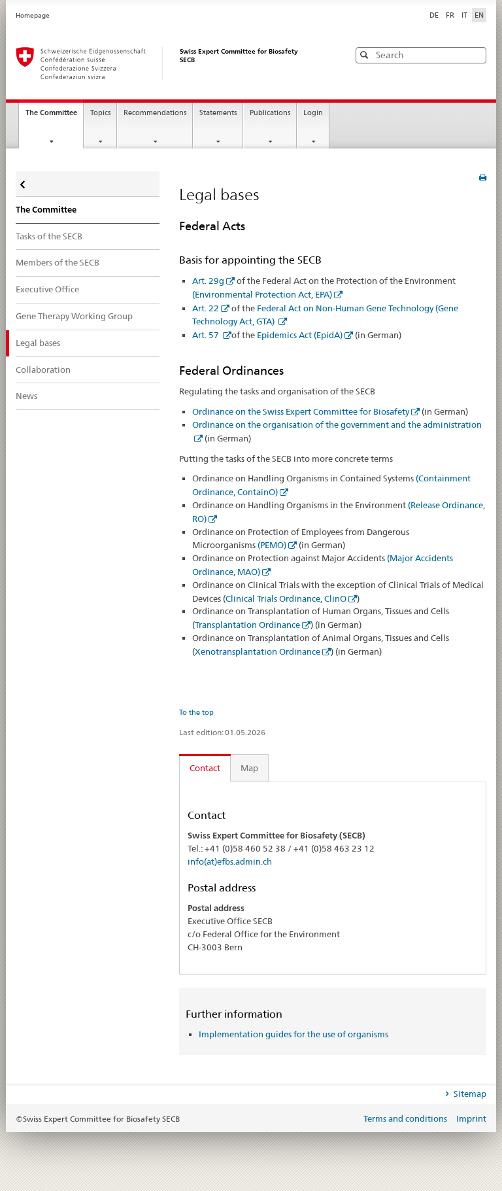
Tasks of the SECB (49, 236)
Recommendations (155, 113)
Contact (205, 768)
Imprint (471, 1118)
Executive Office (47, 289)
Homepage (33, 15)
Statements (218, 113)
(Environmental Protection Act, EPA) (262, 294)
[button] (475, 54)
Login (313, 113)
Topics (100, 113)
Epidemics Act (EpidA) (300, 335)
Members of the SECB (57, 262)
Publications (270, 113)
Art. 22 (205, 308)
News (26, 395)
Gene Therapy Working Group (74, 316)
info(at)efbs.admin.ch (230, 861)
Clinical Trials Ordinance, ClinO (286, 598)
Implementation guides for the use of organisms (293, 1034)
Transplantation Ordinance (247, 624)
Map (249, 768)
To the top (196, 712)
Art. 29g (208, 280)
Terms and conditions (406, 1118)
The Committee (54, 116)
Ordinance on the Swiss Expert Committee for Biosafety (300, 411)
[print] (482, 177)
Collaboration (43, 369)
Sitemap (469, 1093)
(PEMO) (272, 545)
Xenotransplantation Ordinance (257, 651)
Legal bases (38, 342)
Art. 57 (206, 335)
